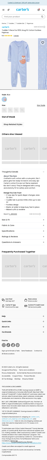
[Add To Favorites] (42, 42)
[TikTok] (8, 345)
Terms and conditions (26, 370)
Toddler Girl (20, 23)
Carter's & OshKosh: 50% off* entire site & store (23, 3)
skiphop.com (16, 419)
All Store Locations (8, 354)
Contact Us (38, 351)
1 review (16, 35)
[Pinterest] (18, 345)
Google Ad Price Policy (9, 370)
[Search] (42, 16)
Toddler (11, 23)
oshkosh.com (6, 419)
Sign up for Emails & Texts (11, 351)
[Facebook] (13, 345)
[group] (19, 63)
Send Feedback (26, 351)
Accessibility (6, 376)
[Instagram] (4, 345)
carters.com (35, 417)
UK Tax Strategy (7, 379)
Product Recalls (29, 376)
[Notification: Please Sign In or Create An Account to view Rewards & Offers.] (38, 9)
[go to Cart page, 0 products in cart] (43, 9)
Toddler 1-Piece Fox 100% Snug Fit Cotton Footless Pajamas (21, 31)
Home (4, 23)
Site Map (17, 379)
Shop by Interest (27, 379)
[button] (6, 89)
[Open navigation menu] (3, 9)
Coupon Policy (17, 376)
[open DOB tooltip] (44, 27)
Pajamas (30, 23)
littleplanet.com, (27, 419)
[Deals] (8, 9)
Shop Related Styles (13, 124)
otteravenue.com (8, 421)
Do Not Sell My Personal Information (29, 373)
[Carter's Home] (23, 9)
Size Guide (41, 105)
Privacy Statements (8, 373)
